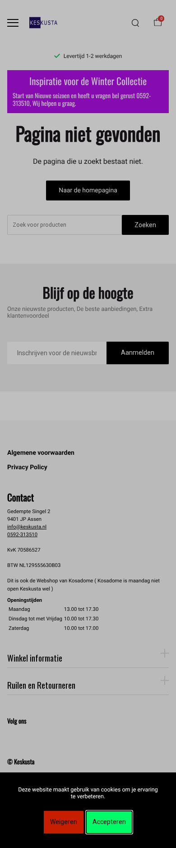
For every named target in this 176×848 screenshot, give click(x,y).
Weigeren (63, 821)
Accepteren (109, 821)
